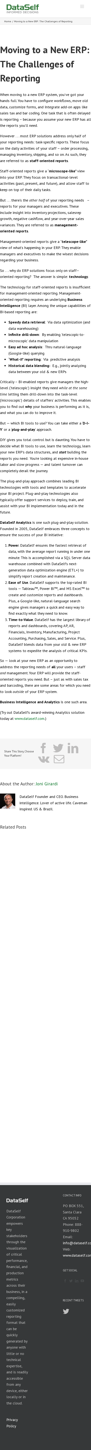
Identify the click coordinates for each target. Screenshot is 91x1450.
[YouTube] (82, 1280)
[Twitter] (71, 1280)
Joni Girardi (47, 784)
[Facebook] (65, 1280)
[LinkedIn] (76, 1280)
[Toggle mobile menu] (82, 6)
